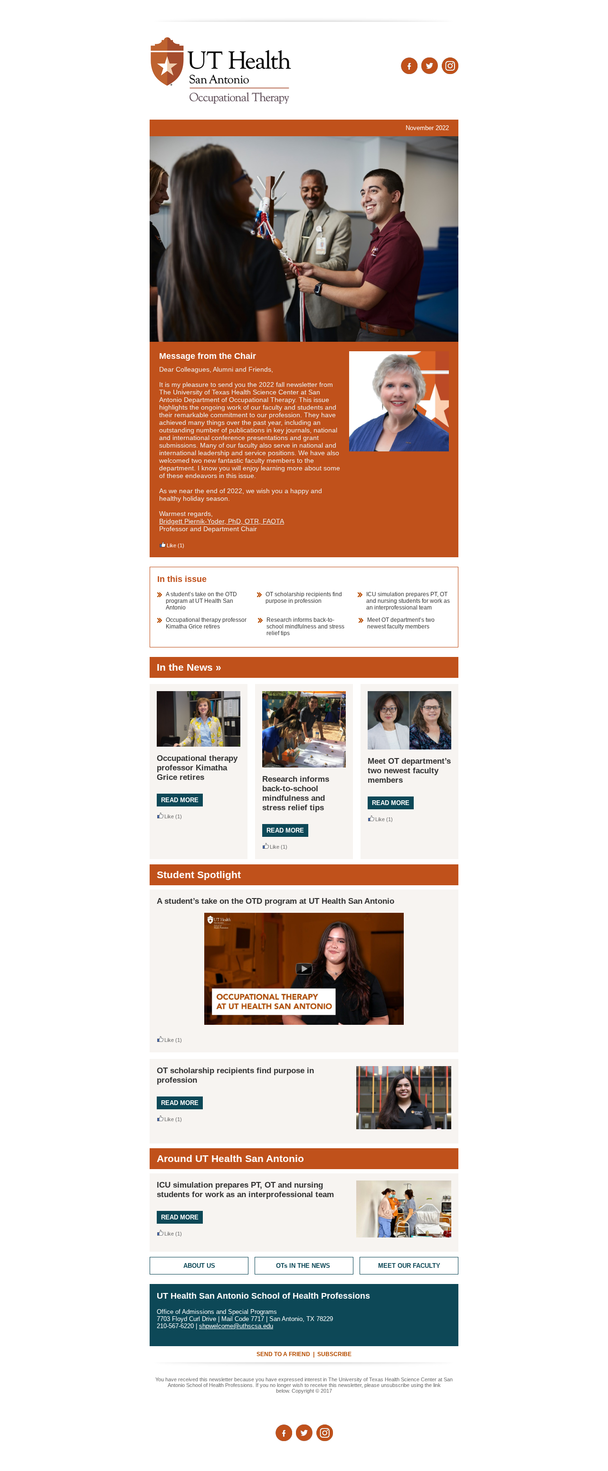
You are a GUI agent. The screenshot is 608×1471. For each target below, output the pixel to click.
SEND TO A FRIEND (283, 1354)
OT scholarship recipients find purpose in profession (304, 597)
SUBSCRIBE (334, 1354)
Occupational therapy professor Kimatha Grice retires (206, 623)
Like (171, 545)
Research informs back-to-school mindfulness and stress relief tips (305, 627)
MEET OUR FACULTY (409, 1265)
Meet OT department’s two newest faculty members (401, 623)
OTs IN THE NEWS (304, 1265)
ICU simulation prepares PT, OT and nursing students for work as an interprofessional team (408, 601)
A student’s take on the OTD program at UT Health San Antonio (201, 601)
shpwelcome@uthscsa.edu (236, 1326)
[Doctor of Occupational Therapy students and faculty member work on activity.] (304, 239)
